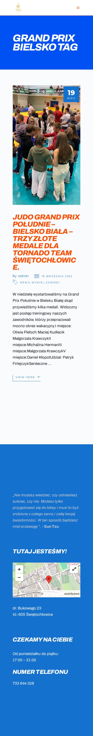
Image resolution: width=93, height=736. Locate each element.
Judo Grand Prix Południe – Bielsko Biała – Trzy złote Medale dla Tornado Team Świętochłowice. (46, 242)
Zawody (53, 282)
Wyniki (38, 282)
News (25, 282)
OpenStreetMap (54, 593)
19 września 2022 (57, 276)
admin (23, 276)
